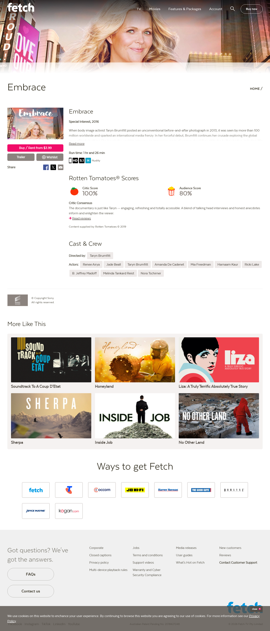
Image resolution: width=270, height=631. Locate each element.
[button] (36, 490)
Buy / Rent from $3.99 (35, 148)
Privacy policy (99, 562)
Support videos (143, 562)
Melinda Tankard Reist (118, 273)
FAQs (30, 574)
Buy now (251, 9)
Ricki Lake (252, 264)
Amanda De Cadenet (169, 264)
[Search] (232, 9)
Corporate (96, 548)
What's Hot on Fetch (190, 562)
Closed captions (100, 555)
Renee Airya (91, 264)
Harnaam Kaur (227, 264)
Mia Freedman (201, 264)
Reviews (225, 555)
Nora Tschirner (151, 273)
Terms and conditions (148, 555)
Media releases (186, 548)
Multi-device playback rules (108, 570)
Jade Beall (113, 264)
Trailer (21, 157)
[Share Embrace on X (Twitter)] (53, 167)
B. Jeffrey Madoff (84, 273)
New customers (230, 548)
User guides (184, 555)
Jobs (136, 548)
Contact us (30, 591)
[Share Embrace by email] (60, 167)
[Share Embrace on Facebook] (46, 167)
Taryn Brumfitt (100, 255)
